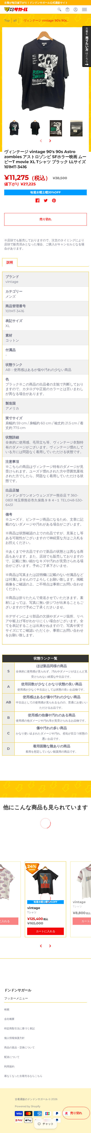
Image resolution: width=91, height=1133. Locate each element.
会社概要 (9, 1018)
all (15, 20)
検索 (6, 1009)
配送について (11, 1056)
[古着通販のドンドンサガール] (16, 9)
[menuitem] (59, 9)
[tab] (9, 262)
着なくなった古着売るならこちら (23, 1075)
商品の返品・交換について (19, 1047)
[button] (59, 9)
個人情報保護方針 (14, 1037)
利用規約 (9, 1066)
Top (7, 20)
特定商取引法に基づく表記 (19, 1028)
